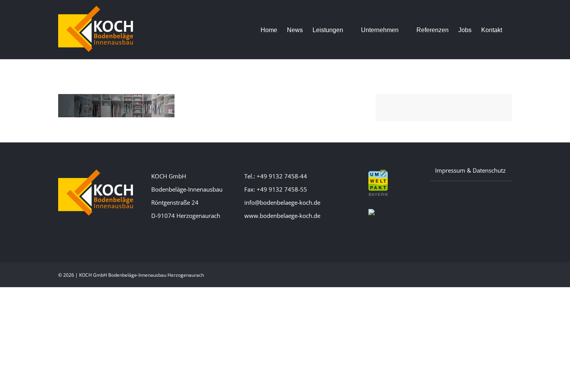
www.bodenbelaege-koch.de (282, 215)
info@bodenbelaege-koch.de (282, 202)
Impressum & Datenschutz (470, 170)
